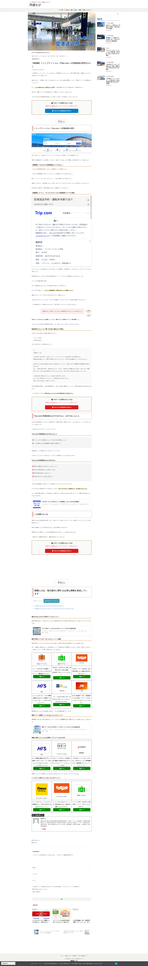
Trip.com (35, 842)
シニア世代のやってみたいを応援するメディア (74, 958)
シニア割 (61, 10)
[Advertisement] (62, 567)
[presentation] (38, 601)
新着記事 (74, 955)
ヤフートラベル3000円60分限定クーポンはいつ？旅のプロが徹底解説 (61, 922)
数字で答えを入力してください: (40, 889)
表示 (64, 121)
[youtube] (45, 829)
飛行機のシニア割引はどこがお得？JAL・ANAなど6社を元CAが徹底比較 (113, 39)
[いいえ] (146, 963)
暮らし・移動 (78, 10)
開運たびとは (68, 955)
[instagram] (43, 829)
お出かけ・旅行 (69, 10)
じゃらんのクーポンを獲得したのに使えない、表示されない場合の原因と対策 (41, 922)
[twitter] (41, 829)
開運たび (74, 961)
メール (34, 874)
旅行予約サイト (36, 840)
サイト (34, 880)
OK (116, 963)
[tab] (38, 601)
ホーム (62, 955)
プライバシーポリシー (109, 963)
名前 (34, 867)
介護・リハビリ (86, 10)
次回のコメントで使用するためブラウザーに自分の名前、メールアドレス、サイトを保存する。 (57, 886)
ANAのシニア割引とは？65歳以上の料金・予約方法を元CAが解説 (113, 27)
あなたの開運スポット (83, 955)
